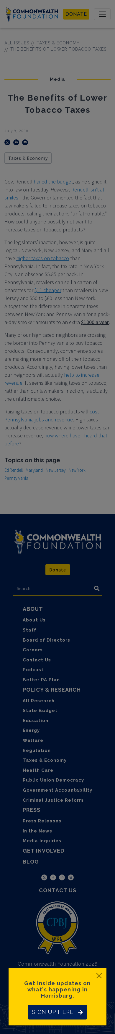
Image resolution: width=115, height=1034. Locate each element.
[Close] (99, 976)
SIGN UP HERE (52, 1012)
